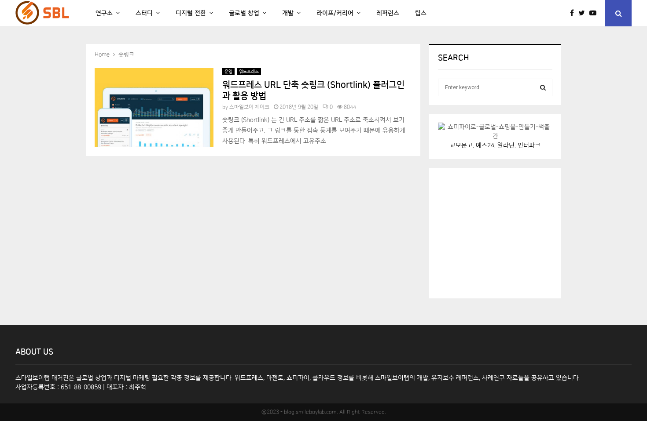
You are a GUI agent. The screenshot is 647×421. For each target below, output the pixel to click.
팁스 (420, 13)
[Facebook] (574, 13)
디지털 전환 (191, 13)
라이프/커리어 (334, 13)
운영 (228, 71)
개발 (288, 13)
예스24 (485, 145)
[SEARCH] (542, 87)
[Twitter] (583, 13)
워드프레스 (249, 71)
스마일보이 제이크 (249, 107)
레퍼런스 (387, 13)
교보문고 (461, 145)
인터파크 (529, 145)
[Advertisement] (504, 232)
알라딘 (506, 145)
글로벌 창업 (244, 13)
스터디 (144, 13)
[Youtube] (595, 13)
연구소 (104, 13)
